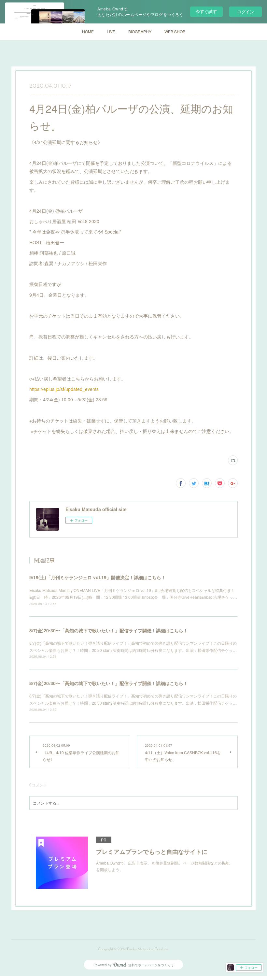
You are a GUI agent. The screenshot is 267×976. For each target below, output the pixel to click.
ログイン (245, 11)
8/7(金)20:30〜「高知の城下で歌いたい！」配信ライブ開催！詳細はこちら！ (108, 630)
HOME (88, 31)
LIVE (111, 31)
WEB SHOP (174, 31)
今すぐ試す (206, 11)
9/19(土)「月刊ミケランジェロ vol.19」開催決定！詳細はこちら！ (97, 577)
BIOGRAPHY (139, 31)
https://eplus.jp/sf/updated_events (64, 389)
